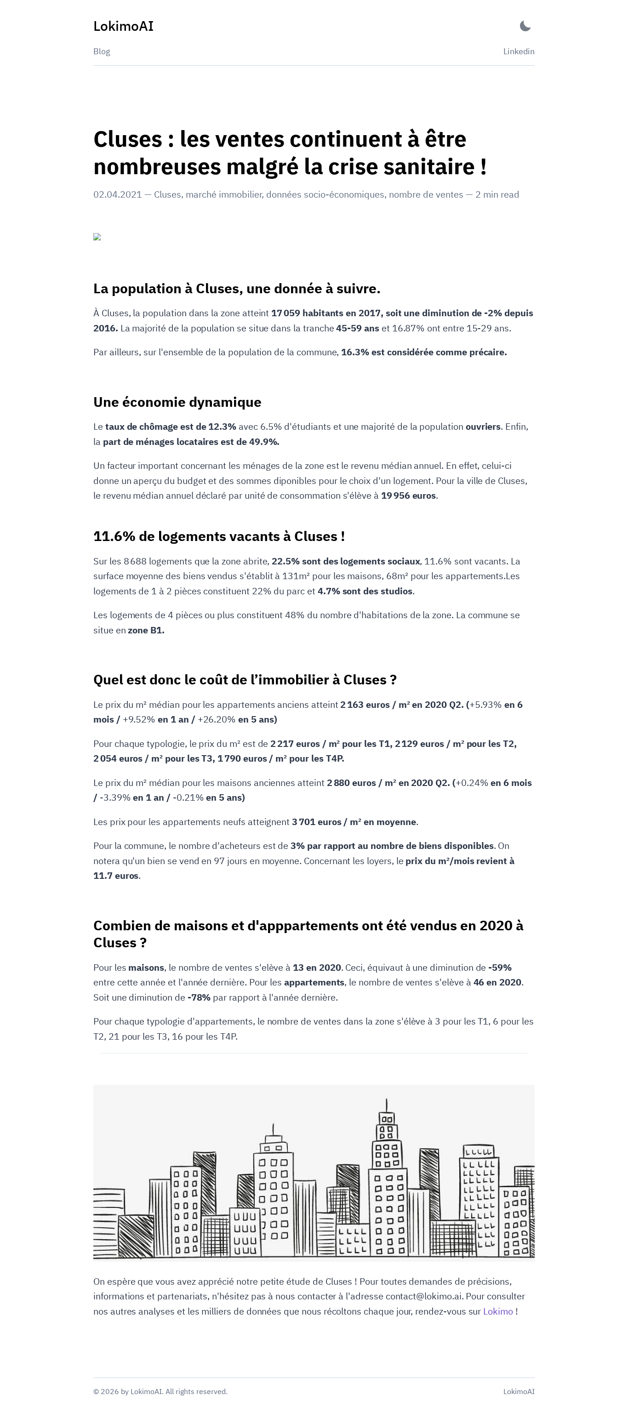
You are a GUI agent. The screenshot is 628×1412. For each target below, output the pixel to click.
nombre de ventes (426, 194)
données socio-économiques (325, 194)
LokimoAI (519, 1391)
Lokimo (498, 1311)
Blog (101, 51)
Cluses (167, 194)
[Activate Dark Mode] (525, 26)
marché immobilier (224, 194)
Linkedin (519, 51)
